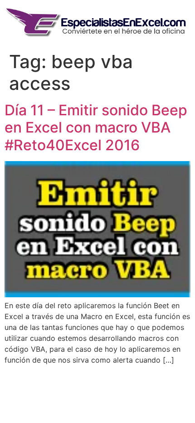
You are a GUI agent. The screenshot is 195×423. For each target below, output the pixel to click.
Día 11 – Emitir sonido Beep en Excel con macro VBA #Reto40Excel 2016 (96, 127)
